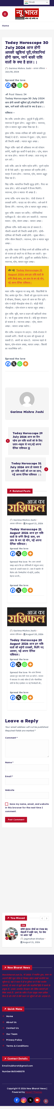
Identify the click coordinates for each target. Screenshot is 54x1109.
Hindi (31, 2)
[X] (13, 85)
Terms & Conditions (17, 1046)
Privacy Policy (14, 1040)
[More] (25, 85)
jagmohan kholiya (34, 938)
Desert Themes (33, 1092)
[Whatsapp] (19, 85)
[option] (27, 934)
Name (9, 762)
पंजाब (23, 925)
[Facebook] (8, 85)
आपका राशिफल (39, 68)
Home (5, 25)
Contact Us (12, 1028)
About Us (11, 1022)
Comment (11, 737)
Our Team (11, 1034)
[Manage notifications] (46, 1101)
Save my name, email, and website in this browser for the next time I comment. (27, 808)
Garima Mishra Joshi (20, 68)
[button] (42, 918)
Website (9, 790)
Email (9, 776)
